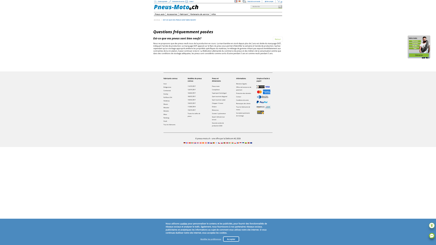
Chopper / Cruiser (217, 103)
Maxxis (166, 104)
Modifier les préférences (210, 239)
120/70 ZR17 (192, 90)
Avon (165, 84)
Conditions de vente (242, 100)
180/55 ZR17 (192, 96)
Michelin (166, 111)
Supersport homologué (219, 93)
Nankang (166, 118)
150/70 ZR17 (192, 110)
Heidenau (167, 101)
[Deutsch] (239, 1)
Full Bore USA (168, 97)
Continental (167, 91)
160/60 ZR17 (192, 93)
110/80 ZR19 (192, 107)
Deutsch (239, 1)
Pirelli (165, 121)
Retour (278, 39)
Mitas (165, 114)
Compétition (216, 90)
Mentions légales (241, 84)
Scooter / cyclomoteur (219, 113)
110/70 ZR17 (192, 86)
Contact (238, 97)
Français (236, 1)
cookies (183, 223)
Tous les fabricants (169, 125)
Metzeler (166, 108)
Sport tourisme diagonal (219, 96)
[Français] (236, 1)
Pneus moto (215, 86)
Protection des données (243, 93)
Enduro (214, 107)
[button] (432, 225)
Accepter (231, 239)
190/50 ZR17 (192, 100)
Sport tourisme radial (218, 100)
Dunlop (166, 94)
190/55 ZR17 (192, 103)
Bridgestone (167, 87)
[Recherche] (280, 7)
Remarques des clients (243, 103)
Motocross (215, 110)
